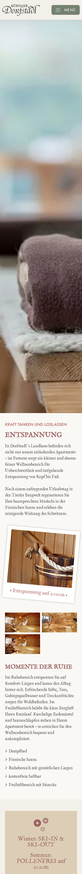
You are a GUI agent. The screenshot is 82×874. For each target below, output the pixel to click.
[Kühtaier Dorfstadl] (21, 10)
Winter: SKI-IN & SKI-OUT (41, 842)
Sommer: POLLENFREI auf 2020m (41, 861)
